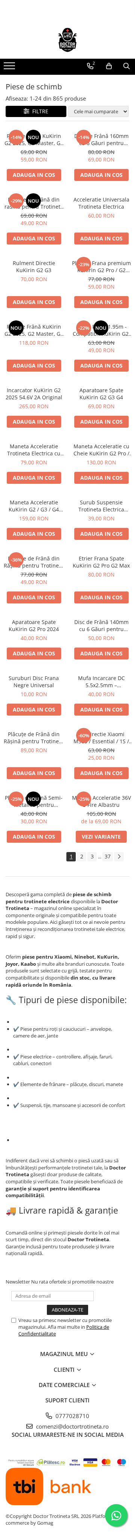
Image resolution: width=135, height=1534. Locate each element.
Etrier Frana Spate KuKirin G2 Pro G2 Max (101, 562)
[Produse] (10, 68)
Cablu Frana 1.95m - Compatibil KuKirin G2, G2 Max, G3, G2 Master (101, 330)
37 (108, 856)
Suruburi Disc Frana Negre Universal (34, 681)
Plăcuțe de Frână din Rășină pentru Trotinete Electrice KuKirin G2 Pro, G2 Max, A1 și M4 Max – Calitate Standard (34, 562)
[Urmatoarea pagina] (119, 856)
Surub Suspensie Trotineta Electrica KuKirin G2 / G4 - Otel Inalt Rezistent (101, 506)
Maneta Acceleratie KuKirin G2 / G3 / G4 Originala (34, 506)
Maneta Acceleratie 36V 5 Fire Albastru (101, 801)
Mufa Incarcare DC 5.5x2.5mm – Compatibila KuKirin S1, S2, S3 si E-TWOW (101, 681)
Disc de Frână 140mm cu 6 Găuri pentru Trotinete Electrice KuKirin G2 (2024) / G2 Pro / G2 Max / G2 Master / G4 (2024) (101, 625)
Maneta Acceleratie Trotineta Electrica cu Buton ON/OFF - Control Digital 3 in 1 (33, 450)
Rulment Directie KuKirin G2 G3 (34, 266)
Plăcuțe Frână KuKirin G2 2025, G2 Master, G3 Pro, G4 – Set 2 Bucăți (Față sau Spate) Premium (33, 139)
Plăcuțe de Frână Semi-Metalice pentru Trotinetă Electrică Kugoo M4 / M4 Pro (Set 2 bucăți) (33, 801)
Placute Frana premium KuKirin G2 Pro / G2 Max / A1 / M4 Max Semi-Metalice (101, 266)
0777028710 (71, 1416)
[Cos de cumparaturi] (109, 66)
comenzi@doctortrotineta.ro (71, 1426)
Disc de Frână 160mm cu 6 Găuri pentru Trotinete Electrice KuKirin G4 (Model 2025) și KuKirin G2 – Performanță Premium (101, 139)
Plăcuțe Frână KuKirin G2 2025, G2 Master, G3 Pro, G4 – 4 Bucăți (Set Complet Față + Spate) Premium (33, 330)
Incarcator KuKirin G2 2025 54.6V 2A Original (34, 394)
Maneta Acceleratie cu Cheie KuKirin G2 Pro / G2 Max (101, 450)
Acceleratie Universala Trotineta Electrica (101, 203)
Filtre (38, 111)
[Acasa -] (67, 40)
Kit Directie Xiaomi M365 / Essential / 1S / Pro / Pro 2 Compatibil (101, 738)
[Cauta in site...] (126, 66)
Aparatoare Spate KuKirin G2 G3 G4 (101, 394)
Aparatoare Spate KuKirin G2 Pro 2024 (34, 625)
